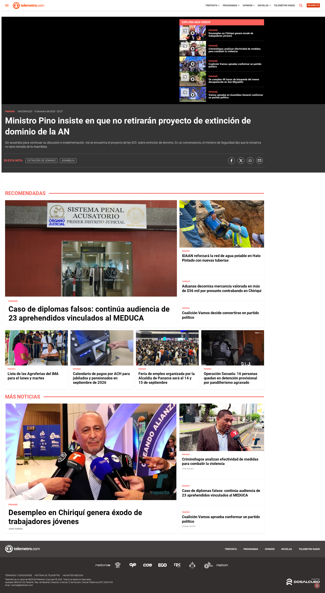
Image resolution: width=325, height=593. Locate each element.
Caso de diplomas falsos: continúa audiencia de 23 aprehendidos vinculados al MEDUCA (89, 313)
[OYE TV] (132, 567)
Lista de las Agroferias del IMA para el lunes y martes (33, 376)
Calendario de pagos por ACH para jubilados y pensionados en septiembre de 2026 (101, 378)
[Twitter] (241, 160)
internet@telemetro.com (22, 585)
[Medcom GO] (102, 567)
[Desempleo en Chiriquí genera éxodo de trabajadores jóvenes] (192, 39)
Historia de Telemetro (47, 575)
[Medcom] (222, 567)
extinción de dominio (41, 160)
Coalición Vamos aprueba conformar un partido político (235, 65)
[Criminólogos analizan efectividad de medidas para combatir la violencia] (192, 54)
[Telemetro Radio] (207, 567)
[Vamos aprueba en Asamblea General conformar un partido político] (192, 101)
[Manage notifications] (317, 585)
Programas (230, 5)
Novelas (263, 5)
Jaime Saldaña (15, 528)
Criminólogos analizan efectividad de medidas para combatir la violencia (235, 50)
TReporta (211, 5)
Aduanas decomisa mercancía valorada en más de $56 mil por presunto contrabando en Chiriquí (221, 288)
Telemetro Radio (284, 5)
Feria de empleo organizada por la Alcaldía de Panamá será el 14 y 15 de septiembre (166, 378)
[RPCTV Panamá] (117, 567)
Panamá (213, 30)
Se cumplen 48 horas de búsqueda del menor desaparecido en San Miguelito (234, 80)
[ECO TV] (162, 567)
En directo (313, 5)
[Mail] (259, 160)
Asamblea (68, 160)
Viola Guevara (188, 469)
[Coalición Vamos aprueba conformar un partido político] (192, 69)
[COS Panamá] (147, 567)
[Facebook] (231, 160)
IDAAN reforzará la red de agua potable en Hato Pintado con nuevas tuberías (221, 258)
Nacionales (25, 111)
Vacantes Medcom (72, 575)
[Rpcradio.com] (177, 567)
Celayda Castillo (189, 526)
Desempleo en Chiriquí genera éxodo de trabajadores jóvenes (231, 34)
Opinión (247, 5)
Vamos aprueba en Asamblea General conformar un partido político (236, 96)
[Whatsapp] (250, 160)
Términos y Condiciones (18, 575)
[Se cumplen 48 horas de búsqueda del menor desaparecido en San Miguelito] (192, 85)
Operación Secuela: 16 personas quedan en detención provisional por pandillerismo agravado (230, 378)
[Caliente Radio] (192, 567)
